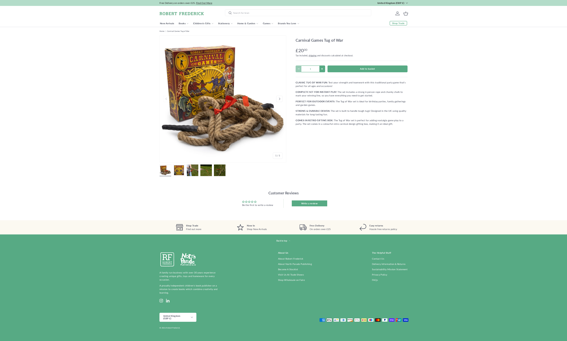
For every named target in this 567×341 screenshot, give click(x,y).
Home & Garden (246, 23)
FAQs (375, 279)
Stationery (224, 23)
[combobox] (298, 13)
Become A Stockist (288, 269)
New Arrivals (167, 23)
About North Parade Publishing (295, 264)
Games (266, 23)
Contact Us (378, 258)
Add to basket (367, 68)
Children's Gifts (202, 23)
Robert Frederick (173, 328)
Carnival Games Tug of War (178, 31)
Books (182, 23)
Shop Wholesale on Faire (291, 279)
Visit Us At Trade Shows (291, 274)
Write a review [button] (309, 203)
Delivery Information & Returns (389, 264)
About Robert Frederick (290, 258)
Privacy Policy (379, 274)
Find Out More (204, 2)
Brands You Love (287, 23)
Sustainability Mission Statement (390, 269)
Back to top (282, 240)
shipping (313, 55)
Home (161, 31)
